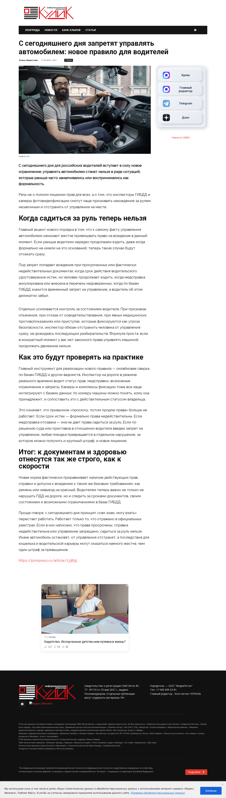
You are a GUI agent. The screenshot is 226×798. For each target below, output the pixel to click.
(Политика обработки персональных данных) (158, 792)
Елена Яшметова (28, 60)
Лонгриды (32, 30)
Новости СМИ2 (181, 137)
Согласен (210, 790)
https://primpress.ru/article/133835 (48, 560)
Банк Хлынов (71, 30)
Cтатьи (68, 60)
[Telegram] (195, 30)
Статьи (90, 30)
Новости (51, 30)
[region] (113, 789)
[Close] (222, 784)
